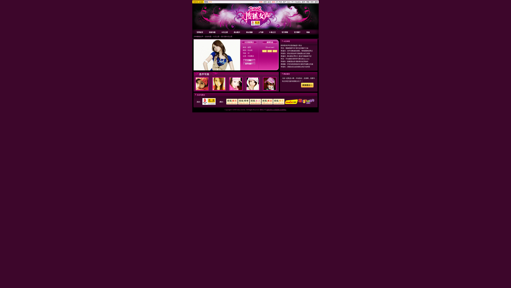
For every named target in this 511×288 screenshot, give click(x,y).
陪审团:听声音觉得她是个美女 (291, 45)
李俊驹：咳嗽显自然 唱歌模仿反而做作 (294, 61)
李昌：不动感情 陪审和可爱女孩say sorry (295, 59)
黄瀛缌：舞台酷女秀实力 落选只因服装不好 (296, 56)
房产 (284, 2)
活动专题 (208, 36)
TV (293, 2)
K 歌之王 (272, 32)
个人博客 (248, 60)
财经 (273, 2)
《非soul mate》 (269, 47)
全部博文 (283, 110)
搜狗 (316, 2)
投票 (269, 51)
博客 (308, 2)
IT (277, 2)
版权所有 (269, 110)
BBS (312, 2)
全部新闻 (276, 110)
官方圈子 (297, 32)
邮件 (303, 2)
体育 (265, 2)
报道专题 (212, 32)
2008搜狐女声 (198, 36)
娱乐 (269, 2)
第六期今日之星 (226, 36)
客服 (308, 32)
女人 (288, 2)
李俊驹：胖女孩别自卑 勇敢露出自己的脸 (295, 53)
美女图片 (237, 32)
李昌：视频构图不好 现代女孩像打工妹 (294, 48)
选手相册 (248, 64)
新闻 (260, 2)
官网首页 (200, 32)
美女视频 (249, 32)
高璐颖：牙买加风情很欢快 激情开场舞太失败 (297, 64)
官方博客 (285, 32)
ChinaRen (298, 2)
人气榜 (261, 32)
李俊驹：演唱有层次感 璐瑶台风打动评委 (295, 67)
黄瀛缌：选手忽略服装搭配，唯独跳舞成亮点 (297, 51)
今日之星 (224, 32)
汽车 (280, 2)
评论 (274, 51)
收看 (264, 51)
